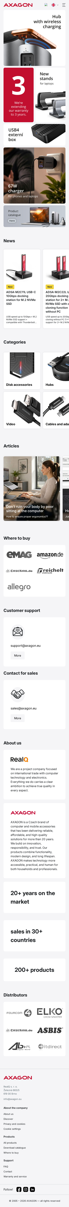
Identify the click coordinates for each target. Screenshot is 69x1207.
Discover (8, 1118)
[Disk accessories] (22, 370)
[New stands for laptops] (50, 95)
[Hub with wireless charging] (34, 38)
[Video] (22, 410)
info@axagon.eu (13, 1099)
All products (10, 1142)
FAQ (6, 1166)
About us (8, 1114)
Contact (8, 1171)
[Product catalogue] (34, 216)
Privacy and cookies (14, 1123)
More (17, 655)
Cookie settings (12, 1128)
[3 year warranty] (19, 95)
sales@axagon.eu (23, 708)
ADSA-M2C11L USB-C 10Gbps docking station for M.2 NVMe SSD (21, 298)
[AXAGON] (34, 815)
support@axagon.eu (26, 645)
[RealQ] (34, 762)
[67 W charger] (34, 175)
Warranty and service (15, 1176)
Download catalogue (15, 1147)
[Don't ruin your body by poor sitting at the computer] (32, 488)
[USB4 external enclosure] (34, 135)
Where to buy (11, 1152)
